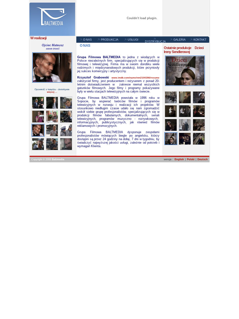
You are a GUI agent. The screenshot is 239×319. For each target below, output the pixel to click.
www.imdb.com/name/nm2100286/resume (135, 77)
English (179, 159)
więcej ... (52, 92)
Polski (190, 159)
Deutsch (202, 159)
